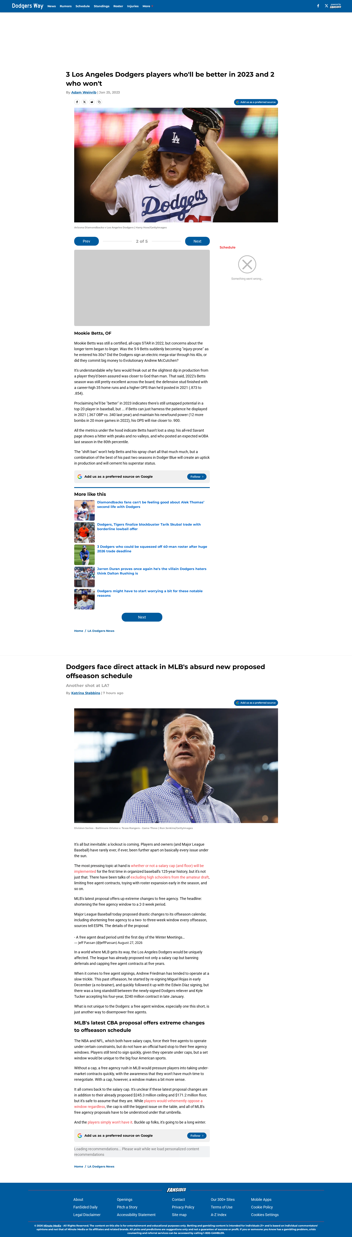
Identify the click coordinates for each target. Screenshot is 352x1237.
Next (197, 241)
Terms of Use (222, 1207)
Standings (101, 6)
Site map (179, 1215)
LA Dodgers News (101, 631)
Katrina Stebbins (85, 693)
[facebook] (318, 5)
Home (78, 631)
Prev (86, 241)
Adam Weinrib (83, 92)
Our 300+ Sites (223, 1199)
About (78, 1199)
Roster (118, 6)
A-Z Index (218, 1215)
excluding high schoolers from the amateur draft (169, 877)
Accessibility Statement (136, 1215)
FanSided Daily (85, 1207)
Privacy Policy (183, 1207)
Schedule (83, 6)
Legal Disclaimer (86, 1215)
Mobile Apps (261, 1199)
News (51, 6)
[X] (326, 5)
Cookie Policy (262, 1207)
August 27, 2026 (130, 942)
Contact (178, 1199)
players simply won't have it (110, 1122)
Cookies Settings (265, 1215)
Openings (124, 1199)
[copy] (99, 102)
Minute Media (52, 1225)
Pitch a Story (127, 1207)
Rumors (66, 6)
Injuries (132, 6)
